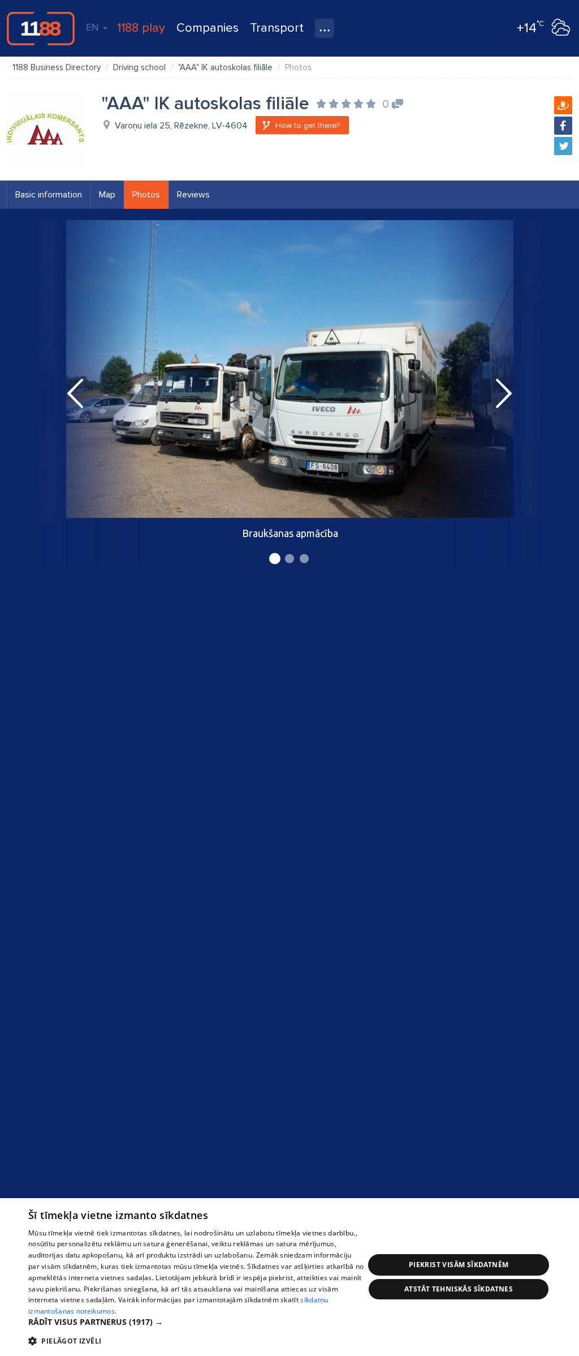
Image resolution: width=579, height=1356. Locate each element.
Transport (277, 28)
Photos (146, 194)
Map (107, 194)
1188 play (141, 28)
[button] (196, 1322)
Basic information (48, 194)
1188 (41, 28)
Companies (207, 28)
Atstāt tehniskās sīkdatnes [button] (458, 1289)
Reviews (193, 194)
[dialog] (289, 1277)
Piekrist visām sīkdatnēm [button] (459, 1264)
